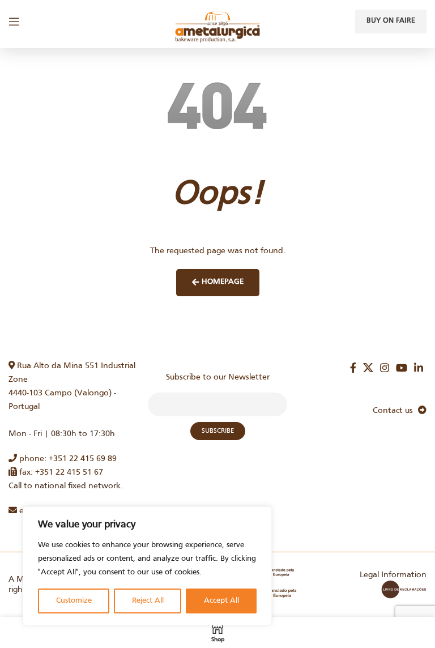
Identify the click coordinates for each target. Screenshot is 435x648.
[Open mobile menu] (14, 21)
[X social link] (368, 367)
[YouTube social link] (402, 367)
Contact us (395, 411)
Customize (74, 600)
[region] (147, 565)
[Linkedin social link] (419, 367)
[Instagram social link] (385, 367)
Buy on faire (390, 21)
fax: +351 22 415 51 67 (60, 472)
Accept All (221, 600)
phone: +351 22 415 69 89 (67, 459)
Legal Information (393, 575)
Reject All (148, 600)
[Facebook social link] (353, 367)
